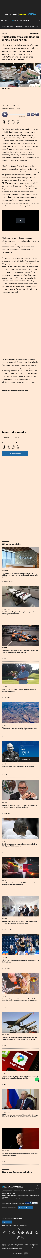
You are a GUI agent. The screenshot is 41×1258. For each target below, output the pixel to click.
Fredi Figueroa (7, 697)
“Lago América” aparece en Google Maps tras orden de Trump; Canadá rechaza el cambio (20, 1077)
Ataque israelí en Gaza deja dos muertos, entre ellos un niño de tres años (20, 1154)
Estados (4, 33)
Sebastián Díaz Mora (8, 581)
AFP (5, 620)
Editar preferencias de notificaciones (12, 1199)
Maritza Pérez (7, 813)
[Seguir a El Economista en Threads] (18, 1237)
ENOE (17, 438)
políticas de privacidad (21, 1225)
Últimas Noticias (7, 27)
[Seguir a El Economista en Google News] (36, 1233)
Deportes (4, 648)
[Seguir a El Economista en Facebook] (5, 1233)
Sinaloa (6, 438)
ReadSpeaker (22, 116)
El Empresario (25, 1190)
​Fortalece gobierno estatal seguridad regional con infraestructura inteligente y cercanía (19, 922)
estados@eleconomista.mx (15, 390)
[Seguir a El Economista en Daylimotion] (32, 1233)
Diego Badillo (7, 1007)
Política (4, 802)
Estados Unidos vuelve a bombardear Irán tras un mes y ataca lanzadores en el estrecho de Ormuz (19, 1038)
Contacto (5, 1197)
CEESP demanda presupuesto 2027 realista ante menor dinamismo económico (19, 884)
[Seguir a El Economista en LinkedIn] (14, 1233)
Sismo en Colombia (32, 27)
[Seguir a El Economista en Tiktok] (23, 1237)
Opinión (4, 764)
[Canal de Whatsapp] (37, 1079)
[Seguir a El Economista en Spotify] (23, 1233)
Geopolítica (6, 609)
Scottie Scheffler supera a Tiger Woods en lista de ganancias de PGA (19, 690)
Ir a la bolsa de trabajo (25, 1207)
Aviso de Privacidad (16, 1195)
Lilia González (7, 890)
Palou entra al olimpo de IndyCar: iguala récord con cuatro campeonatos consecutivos (20, 651)
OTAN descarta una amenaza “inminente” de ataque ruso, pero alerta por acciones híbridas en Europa (20, 1116)
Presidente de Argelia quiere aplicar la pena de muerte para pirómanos (18, 613)
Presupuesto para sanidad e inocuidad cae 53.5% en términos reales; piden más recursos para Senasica (20, 1000)
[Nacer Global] (31, 1203)
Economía (5, 570)
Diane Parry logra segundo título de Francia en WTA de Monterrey (20, 961)
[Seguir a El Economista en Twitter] (9, 1233)
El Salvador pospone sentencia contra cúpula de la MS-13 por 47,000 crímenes (19, 845)
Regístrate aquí (7, 1222)
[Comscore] (17, 1253)
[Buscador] (6, 20)
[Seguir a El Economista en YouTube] (18, 1233)
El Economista (16, 1190)
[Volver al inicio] (20, 1187)
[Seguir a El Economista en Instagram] (27, 1233)
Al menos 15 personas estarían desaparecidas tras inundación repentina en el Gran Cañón (19, 729)
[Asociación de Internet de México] (26, 1253)
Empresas (4, 880)
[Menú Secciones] (2, 20)
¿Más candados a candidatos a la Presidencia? (18, 767)
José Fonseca (7, 774)
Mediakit (12, 1193)
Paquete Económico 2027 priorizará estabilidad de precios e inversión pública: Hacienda (20, 806)
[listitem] (5, 114)
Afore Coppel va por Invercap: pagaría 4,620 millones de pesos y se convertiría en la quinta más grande (20, 575)
